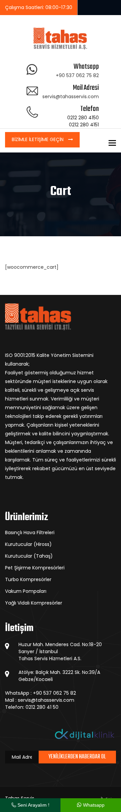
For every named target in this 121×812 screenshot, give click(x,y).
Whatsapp (93, 805)
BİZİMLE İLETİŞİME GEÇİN (38, 139)
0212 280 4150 (83, 117)
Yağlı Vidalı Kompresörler (33, 603)
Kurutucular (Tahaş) (29, 556)
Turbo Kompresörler (28, 579)
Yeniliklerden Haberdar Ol (77, 757)
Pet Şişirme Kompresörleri (35, 567)
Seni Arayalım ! (32, 805)
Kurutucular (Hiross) (28, 544)
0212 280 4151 (84, 124)
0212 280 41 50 (42, 707)
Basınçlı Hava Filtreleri (29, 532)
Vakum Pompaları (25, 591)
